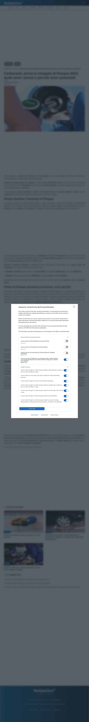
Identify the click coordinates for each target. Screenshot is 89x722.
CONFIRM (32, 408)
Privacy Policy (54, 415)
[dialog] (44, 361)
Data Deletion (34, 415)
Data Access (44, 415)
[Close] (74, 307)
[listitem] (44, 337)
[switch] (66, 341)
